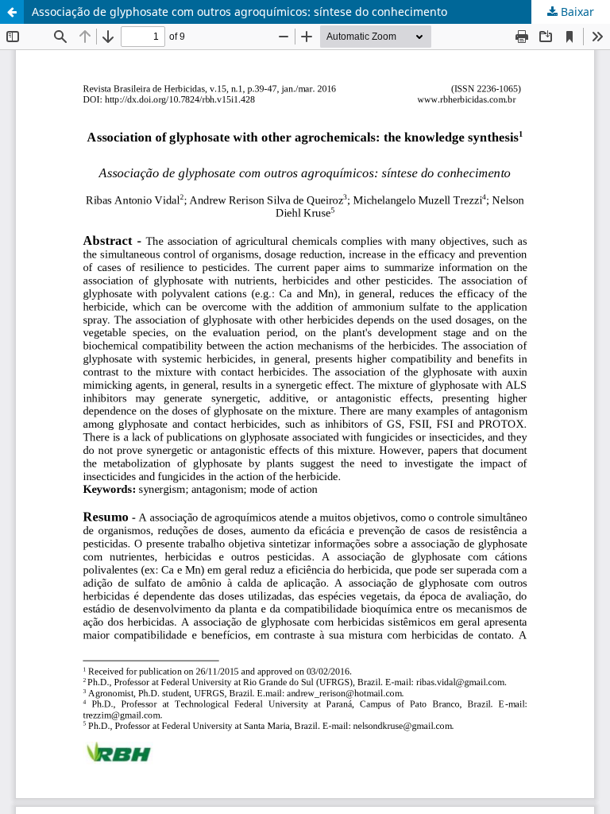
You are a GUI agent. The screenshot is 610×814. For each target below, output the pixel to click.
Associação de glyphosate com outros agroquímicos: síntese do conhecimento (239, 11)
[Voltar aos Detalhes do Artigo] (12, 12)
